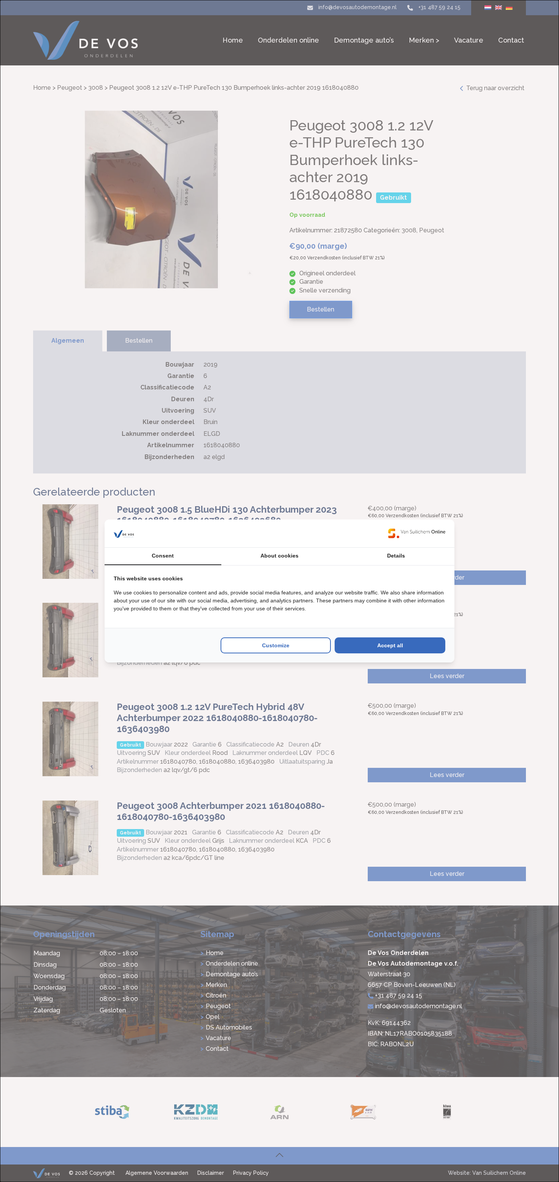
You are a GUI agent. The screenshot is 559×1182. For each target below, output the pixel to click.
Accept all (390, 645)
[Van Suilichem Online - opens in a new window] (416, 533)
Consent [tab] (163, 556)
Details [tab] (396, 556)
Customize (275, 645)
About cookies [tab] (279, 556)
